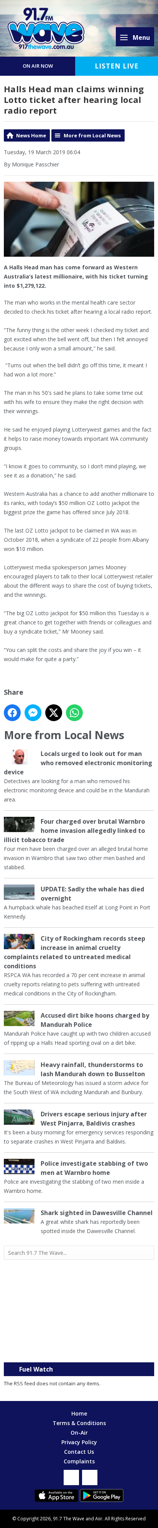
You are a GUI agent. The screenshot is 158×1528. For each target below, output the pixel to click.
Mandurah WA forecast (79, 1347)
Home (79, 1413)
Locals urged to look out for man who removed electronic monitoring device (78, 762)
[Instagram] (89, 1477)
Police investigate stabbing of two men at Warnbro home (94, 1168)
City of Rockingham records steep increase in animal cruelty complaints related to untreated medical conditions (74, 952)
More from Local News (92, 135)
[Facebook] (71, 1477)
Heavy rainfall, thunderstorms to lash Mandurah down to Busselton (93, 1069)
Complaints (79, 1461)
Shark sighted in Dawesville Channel (97, 1213)
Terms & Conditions (79, 1423)
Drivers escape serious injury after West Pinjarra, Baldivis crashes (94, 1118)
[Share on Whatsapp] (74, 712)
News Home (31, 135)
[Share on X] (53, 712)
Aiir (98, 1518)
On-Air (79, 1432)
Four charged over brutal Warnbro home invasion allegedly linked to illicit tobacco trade (74, 830)
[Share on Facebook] (12, 712)
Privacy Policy (79, 1442)
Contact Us (79, 1451)
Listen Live (116, 66)
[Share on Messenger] (33, 712)
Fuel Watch (36, 1369)
